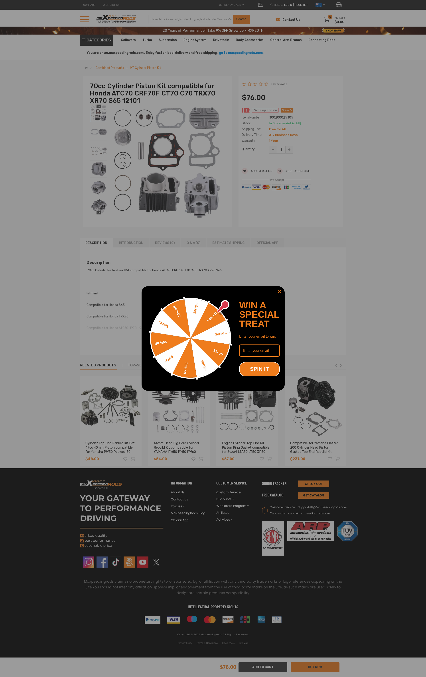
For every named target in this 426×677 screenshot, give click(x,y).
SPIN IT (259, 369)
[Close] (279, 291)
